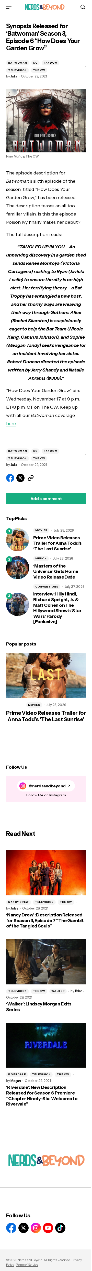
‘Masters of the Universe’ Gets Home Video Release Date (55, 571)
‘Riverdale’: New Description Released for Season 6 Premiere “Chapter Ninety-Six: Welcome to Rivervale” (41, 1096)
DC (35, 62)
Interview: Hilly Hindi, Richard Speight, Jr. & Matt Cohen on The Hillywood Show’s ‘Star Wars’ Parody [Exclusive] (57, 607)
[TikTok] (60, 1228)
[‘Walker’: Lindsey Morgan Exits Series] (46, 961)
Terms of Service (27, 1264)
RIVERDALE (17, 1074)
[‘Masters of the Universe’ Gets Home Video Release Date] (17, 567)
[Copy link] (31, 478)
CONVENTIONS (46, 586)
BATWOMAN (17, 62)
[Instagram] (36, 1228)
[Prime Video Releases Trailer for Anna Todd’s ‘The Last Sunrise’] (17, 539)
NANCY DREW (18, 902)
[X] (23, 1228)
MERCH (41, 558)
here (11, 423)
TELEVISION (17, 70)
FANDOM (50, 62)
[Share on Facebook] (10, 478)
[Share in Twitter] (20, 478)
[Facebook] (11, 1228)
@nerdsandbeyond (47, 786)
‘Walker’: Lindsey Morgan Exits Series (39, 1006)
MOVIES (41, 530)
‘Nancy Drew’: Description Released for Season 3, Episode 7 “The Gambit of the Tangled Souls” (45, 920)
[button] (9, 7)
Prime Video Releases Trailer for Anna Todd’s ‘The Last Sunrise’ (57, 543)
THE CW (39, 70)
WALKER (58, 991)
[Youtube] (48, 1228)
